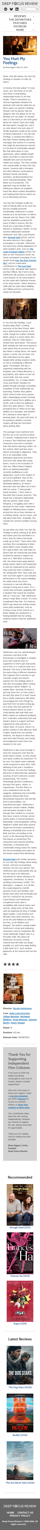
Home (10, 1512)
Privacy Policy (20, 1515)
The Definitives (20, 19)
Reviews (20, 16)
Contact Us (25, 1512)
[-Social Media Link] (5, 9)
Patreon (20, 26)
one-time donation (19, 1096)
